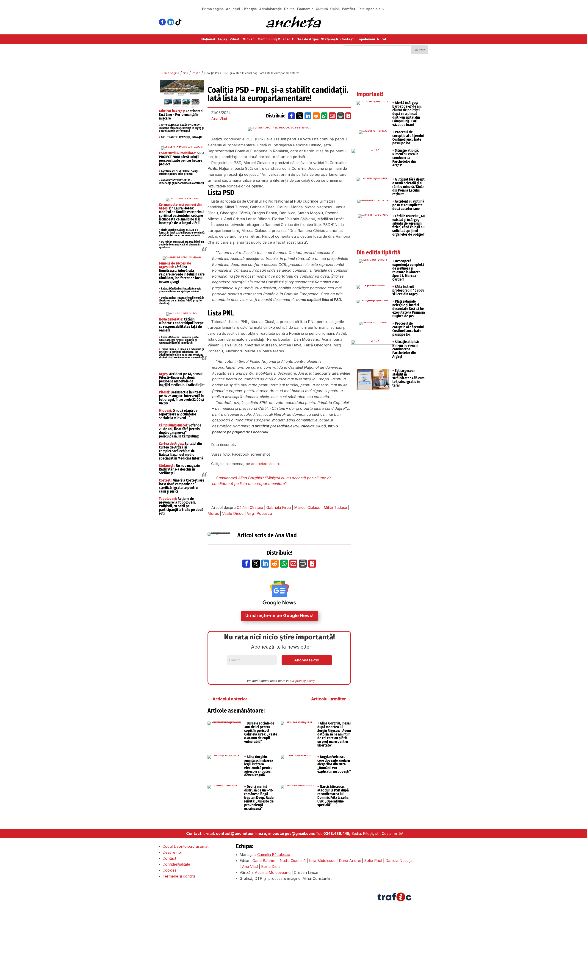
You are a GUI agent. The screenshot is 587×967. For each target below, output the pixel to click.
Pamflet (348, 9)
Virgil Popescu (259, 513)
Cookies (169, 870)
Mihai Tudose (335, 507)
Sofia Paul (373, 860)
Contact (169, 858)
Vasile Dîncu (233, 513)
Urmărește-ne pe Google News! (279, 615)
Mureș (213, 513)
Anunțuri (233, 9)
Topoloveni (366, 39)
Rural (381, 39)
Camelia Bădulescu (273, 854)
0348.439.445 (336, 833)
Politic (289, 9)
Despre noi (172, 852)
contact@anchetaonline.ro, (241, 833)
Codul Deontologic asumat (185, 846)
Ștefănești (329, 39)
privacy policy (305, 681)
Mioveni (249, 39)
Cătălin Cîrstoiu (250, 507)
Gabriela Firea (278, 507)
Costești (347, 39)
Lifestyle (249, 9)
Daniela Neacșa (399, 860)
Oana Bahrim (263, 860)
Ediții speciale (368, 9)
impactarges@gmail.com (291, 833)
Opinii (335, 9)
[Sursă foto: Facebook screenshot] (279, 129)
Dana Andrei (350, 860)
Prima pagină (213, 9)
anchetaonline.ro (265, 463)
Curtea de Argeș (305, 39)
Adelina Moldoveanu (273, 872)
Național (208, 39)
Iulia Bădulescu (322, 860)
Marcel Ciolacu (307, 507)
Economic (305, 9)
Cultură (322, 9)
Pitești (235, 39)
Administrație (270, 9)
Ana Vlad (219, 118)
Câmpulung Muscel (274, 39)
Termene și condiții (179, 876)
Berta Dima (270, 866)
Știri (185, 73)
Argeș (222, 39)
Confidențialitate (176, 864)
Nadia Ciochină (293, 860)
